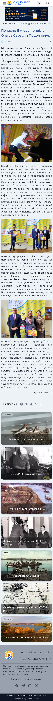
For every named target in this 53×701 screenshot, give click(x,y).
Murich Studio (33, 699)
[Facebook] (21, 404)
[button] (39, 3)
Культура (27, 24)
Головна (7, 24)
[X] (31, 404)
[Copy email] (47, 659)
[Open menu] (4, 3)
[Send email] (43, 659)
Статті (17, 24)
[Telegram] (26, 404)
